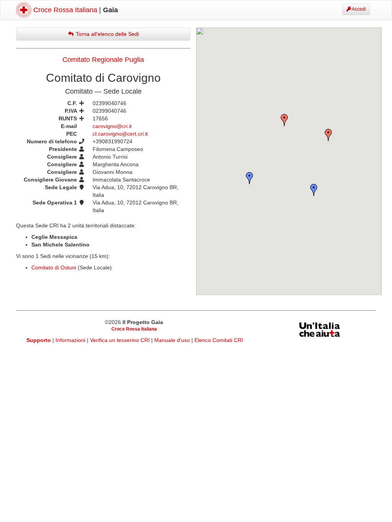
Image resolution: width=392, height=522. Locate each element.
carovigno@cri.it (112, 126)
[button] (328, 135)
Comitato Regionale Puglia (103, 59)
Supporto (38, 340)
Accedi (358, 9)
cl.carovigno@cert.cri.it (120, 134)
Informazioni (71, 340)
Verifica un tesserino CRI (120, 340)
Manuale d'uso (172, 340)
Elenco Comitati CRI (218, 340)
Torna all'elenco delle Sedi (106, 34)
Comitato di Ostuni (53, 267)
